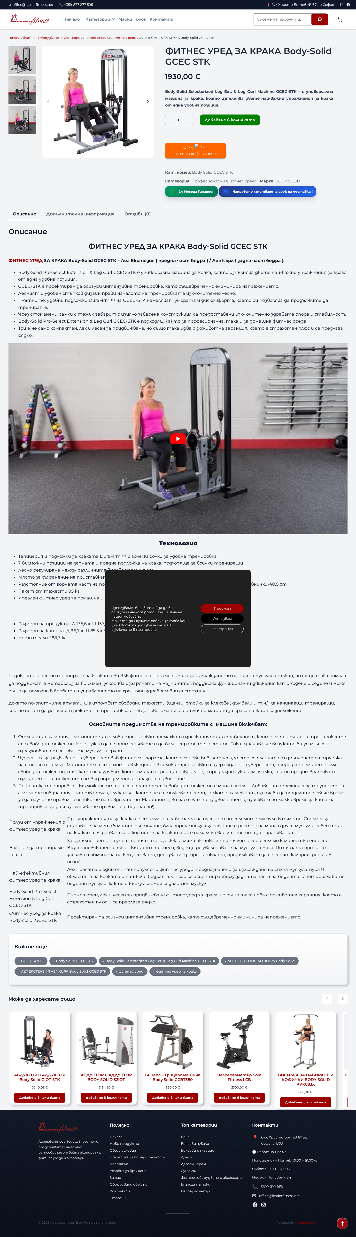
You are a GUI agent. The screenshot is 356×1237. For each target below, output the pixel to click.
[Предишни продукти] (327, 999)
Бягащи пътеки (195, 1184)
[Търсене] (319, 19)
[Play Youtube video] (178, 438)
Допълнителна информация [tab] (80, 214)
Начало (72, 19)
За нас (115, 1177)
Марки (125, 19)
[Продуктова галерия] (98, 102)
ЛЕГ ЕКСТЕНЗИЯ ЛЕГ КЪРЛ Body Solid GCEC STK (63, 971)
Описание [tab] (24, 214)
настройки (146, 629)
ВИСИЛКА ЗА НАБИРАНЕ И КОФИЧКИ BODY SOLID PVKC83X (250, 1080)
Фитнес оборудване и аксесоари (211, 1177)
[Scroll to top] (342, 1223)
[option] (22, 90)
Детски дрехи (194, 1164)
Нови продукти (124, 1143)
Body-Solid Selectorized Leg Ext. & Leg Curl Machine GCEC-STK (160, 961)
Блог (141, 19)
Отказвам (222, 618)
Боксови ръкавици (197, 1150)
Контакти (161, 19)
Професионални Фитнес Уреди (109, 38)
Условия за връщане (128, 1171)
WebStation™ (306, 1222)
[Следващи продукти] (343, 999)
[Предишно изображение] (48, 102)
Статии (118, 1198)
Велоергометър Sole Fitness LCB (183, 1077)
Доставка (119, 1164)
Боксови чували (195, 1143)
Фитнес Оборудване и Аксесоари (51, 38)
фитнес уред (131, 971)
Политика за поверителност (137, 1157)
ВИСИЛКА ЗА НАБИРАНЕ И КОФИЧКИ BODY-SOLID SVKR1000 (316, 1080)
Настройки (222, 629)
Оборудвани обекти (128, 1184)
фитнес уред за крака (176, 971)
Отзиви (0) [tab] (137, 214)
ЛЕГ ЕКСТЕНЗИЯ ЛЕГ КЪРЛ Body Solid (261, 961)
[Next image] (148, 102)
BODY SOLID (287, 181)
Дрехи (186, 1157)
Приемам (222, 608)
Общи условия (123, 1150)
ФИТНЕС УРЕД (25, 260)
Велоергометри (196, 1191)
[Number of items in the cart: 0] (340, 19)
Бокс (185, 1137)
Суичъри (188, 1171)
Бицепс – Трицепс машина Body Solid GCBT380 (117, 1077)
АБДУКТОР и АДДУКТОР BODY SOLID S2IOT (50, 1077)
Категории (97, 19)
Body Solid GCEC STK (74, 961)
